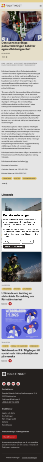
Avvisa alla (28, 242)
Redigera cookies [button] (12, 242)
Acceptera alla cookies (14, 247)
